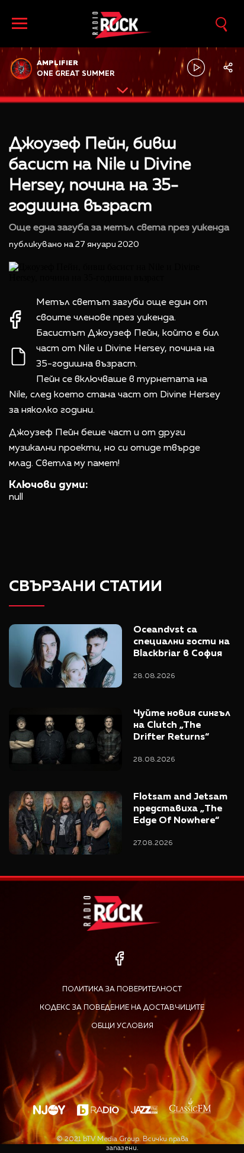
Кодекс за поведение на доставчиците (122, 1007)
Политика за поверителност (122, 989)
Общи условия (122, 1026)
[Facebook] (119, 958)
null (16, 497)
